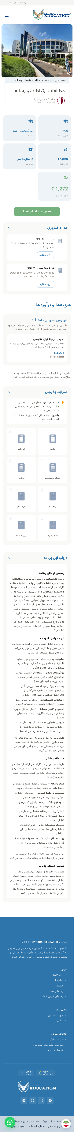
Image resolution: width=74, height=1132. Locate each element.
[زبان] (66, 1123)
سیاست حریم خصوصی (59, 1126)
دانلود (42, 255)
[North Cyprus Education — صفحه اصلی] (52, 14)
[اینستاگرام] (41, 1100)
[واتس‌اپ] (32, 1100)
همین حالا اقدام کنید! (37, 211)
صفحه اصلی (60, 80)
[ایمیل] (23, 1100)
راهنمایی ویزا (56, 991)
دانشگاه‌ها (58, 975)
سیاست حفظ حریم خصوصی (48, 1045)
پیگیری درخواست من (13, 2)
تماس (60, 1021)
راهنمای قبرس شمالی (51, 996)
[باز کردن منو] (7, 13)
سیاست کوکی (56, 1039)
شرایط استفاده (55, 1050)
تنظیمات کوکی (18, 1126)
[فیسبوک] (50, 1100)
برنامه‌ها (59, 980)
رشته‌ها (48, 80)
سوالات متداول (55, 1015)
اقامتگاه (59, 986)
